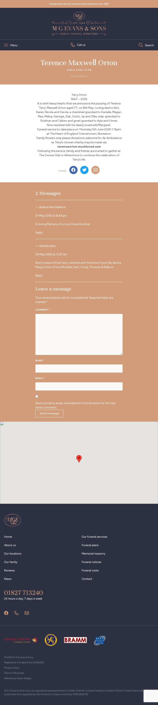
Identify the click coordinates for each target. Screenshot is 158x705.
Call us (81, 45)
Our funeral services (94, 537)
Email (40, 378)
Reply (39, 232)
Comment (43, 310)
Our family (10, 562)
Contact (87, 579)
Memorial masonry (93, 553)
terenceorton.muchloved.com (79, 146)
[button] (79, 458)
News (8, 579)
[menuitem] (78, 45)
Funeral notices (91, 562)
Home (8, 537)
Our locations (12, 553)
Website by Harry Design (17, 678)
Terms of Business (14, 672)
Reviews (9, 570)
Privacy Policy (11, 667)
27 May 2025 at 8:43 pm (51, 215)
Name (40, 360)
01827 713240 (23, 593)
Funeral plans (90, 545)
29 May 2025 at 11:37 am (51, 254)
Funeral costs (90, 570)
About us (10, 545)
